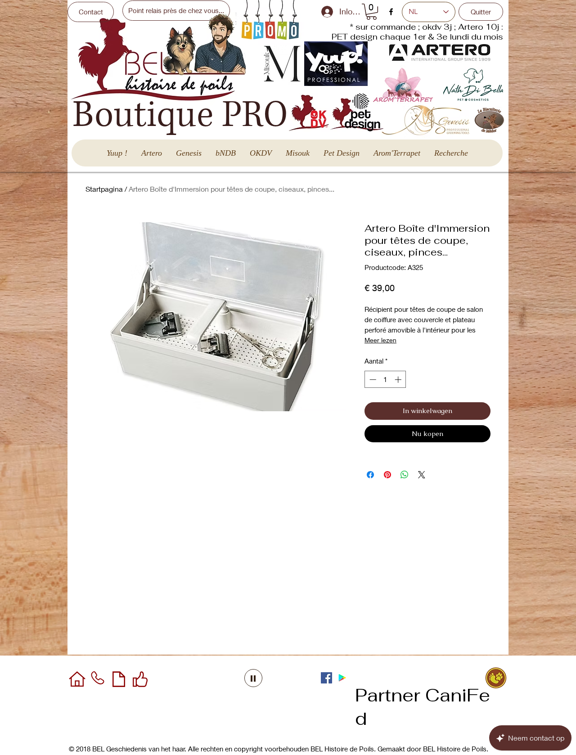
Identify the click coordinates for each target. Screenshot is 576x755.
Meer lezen (380, 340)
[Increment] (399, 379)
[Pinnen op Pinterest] (387, 474)
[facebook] (391, 11)
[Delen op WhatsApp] (404, 474)
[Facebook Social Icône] (326, 677)
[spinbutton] (385, 379)
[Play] (253, 678)
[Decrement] (372, 379)
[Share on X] (421, 474)
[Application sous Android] (342, 677)
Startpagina (104, 188)
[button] (371, 12)
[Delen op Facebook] (370, 474)
